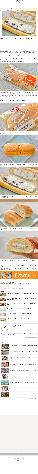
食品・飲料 (3, 10)
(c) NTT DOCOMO (19, 462)
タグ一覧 (23, 458)
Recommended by (31, 398)
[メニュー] (1, 1)
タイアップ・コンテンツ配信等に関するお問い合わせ (20, 457)
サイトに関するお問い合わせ (9, 457)
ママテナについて (2, 457)
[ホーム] (0, 10)
